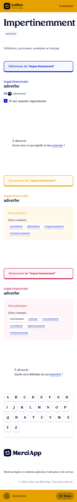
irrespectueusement (54, 226)
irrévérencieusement (20, 233)
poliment (33, 318)
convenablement (50, 318)
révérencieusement (19, 332)
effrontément (33, 226)
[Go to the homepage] (13, 6)
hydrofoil (55, 374)
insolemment (16, 226)
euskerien (57, 145)
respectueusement (36, 325)
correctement (16, 325)
